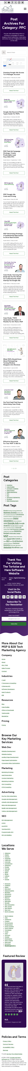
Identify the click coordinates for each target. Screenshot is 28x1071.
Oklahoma (8, 919)
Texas (6, 932)
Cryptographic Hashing (17, 516)
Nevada (7, 903)
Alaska (7, 855)
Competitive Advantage (10, 514)
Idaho (6, 872)
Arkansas (7, 858)
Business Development (17, 510)
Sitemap (5, 1050)
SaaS (9, 539)
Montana (7, 899)
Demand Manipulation (8, 518)
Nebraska (8, 901)
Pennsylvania (9, 923)
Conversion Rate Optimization (11, 763)
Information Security (10, 527)
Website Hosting (7, 754)
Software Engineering (13, 497)
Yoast (21, 547)
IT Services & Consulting (9, 683)
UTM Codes (13, 545)
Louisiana (7, 885)
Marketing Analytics (8, 781)
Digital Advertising (11, 519)
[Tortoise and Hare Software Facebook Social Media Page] (12, 2)
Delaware (8, 865)
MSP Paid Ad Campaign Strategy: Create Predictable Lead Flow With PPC (11, 154)
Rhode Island (9, 925)
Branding (10, 510)
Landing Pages (7, 529)
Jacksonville (18, 527)
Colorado (7, 862)
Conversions (19, 514)
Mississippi (8, 896)
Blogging (6, 510)
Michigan (7, 892)
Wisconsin (8, 942)
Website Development (8, 751)
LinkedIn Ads (6, 531)
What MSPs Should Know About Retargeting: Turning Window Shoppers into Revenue (12, 362)
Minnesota (8, 894)
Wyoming (7, 944)
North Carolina (9, 912)
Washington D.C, (10, 946)
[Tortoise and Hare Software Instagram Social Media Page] (19, 2)
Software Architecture (8, 543)
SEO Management (7, 820)
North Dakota (9, 916)
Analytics (9, 485)
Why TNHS (5, 665)
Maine (6, 887)
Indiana (7, 876)
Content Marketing (7, 778)
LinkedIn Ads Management (10, 802)
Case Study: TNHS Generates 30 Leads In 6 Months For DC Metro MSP (13, 320)
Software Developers (8, 689)
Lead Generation (14, 529)
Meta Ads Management (9, 805)
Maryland (7, 889)
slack (11, 541)
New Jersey (8, 906)
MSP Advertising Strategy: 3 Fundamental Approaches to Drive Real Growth (13, 235)
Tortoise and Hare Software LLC (11, 1058)
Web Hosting (18, 545)
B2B (3, 695)
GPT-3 (5, 527)
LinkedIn (21, 529)
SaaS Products (6, 692)
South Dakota (9, 928)
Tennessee (8, 930)
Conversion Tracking (8, 516)
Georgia (7, 869)
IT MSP (4, 680)
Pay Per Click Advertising (9, 796)
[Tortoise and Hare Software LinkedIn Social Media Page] (5, 2)
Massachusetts (9, 891)
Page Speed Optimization (9, 760)
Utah (6, 933)
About (3, 662)
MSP (6, 536)
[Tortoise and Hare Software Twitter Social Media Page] (15, 2)
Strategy (9, 499)
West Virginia (9, 940)
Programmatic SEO (7, 832)
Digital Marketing (12, 492)
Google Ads (13, 523)
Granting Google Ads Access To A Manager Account (13, 73)
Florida (7, 867)
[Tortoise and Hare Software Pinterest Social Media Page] (22, 2)
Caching (18, 512)
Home (11, 578)
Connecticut (8, 864)
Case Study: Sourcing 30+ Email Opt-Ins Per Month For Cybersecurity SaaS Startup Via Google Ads (12, 277)
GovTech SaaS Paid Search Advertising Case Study (13, 403)
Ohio (6, 918)
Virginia (7, 937)
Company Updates (12, 489)
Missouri (7, 898)
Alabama (7, 853)
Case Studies (10, 487)
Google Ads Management (9, 799)
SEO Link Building (7, 835)
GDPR (5, 523)
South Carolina (9, 926)
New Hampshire (9, 905)
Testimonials (5, 713)
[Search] (4, 52)
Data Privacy (11, 490)
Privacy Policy (19, 536)
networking (11, 536)
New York (7, 910)
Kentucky (7, 884)
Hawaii (7, 871)
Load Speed (11, 531)
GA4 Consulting (6, 784)
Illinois (6, 874)
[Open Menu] (25, 9)
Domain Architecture (17, 521)
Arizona (7, 857)
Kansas (7, 879)
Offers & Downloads (8, 710)
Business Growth (10, 512)
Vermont (7, 935)
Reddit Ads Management (9, 808)
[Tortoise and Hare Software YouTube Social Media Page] (9, 2)
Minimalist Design (15, 533)
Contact (4, 671)
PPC (8, 494)
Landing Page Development (10, 757)
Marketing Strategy (8, 772)
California (8, 860)
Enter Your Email (14, 615)
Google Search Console (17, 526)
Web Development (12, 501)
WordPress (16, 547)
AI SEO (4, 823)
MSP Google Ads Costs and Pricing (9, 195)
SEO (8, 496)
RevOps (5, 539)
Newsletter (5, 716)
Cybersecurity (6, 686)
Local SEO (5, 826)
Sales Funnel (15, 539)
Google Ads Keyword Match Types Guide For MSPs (13, 113)
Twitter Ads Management (9, 811)
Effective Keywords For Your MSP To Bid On (12, 442)
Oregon (7, 921)
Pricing (14, 536)
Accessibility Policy (8, 1047)
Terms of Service (8, 1044)
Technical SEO (6, 829)
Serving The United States (14, 1054)
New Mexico (8, 908)
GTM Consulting (6, 787)
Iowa (6, 878)
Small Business (17, 541)
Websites (7, 547)
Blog (3, 704)
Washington (8, 939)
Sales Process (6, 668)
